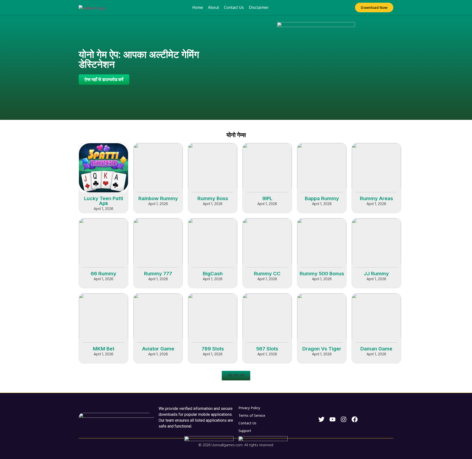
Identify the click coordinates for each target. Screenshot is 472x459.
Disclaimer (259, 7)
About (213, 7)
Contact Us (234, 7)
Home (197, 7)
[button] (236, 375)
